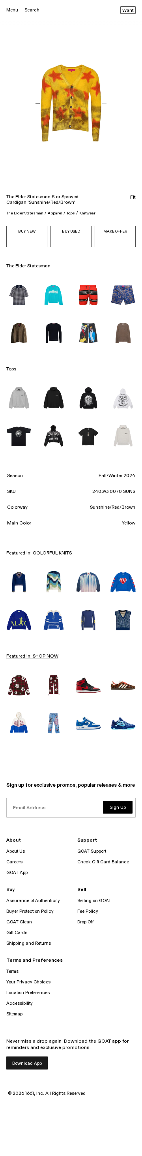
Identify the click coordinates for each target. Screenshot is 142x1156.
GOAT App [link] (17, 872)
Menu (12, 10)
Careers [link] (14, 862)
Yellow (128, 523)
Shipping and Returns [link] (28, 943)
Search (31, 10)
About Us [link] (15, 851)
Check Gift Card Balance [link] (103, 862)
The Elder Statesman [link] (28, 266)
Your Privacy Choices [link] (28, 982)
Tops (71, 213)
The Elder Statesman (24, 213)
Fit (133, 197)
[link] (19, 295)
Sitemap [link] (14, 1014)
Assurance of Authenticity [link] (33, 900)
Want (128, 10)
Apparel (55, 213)
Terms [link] (12, 971)
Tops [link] (11, 369)
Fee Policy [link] (87, 911)
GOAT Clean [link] (19, 922)
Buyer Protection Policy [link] (30, 911)
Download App (27, 1063)
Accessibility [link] (19, 1003)
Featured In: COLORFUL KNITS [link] (39, 553)
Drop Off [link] (85, 922)
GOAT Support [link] (91, 851)
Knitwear (87, 213)
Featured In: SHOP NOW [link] (32, 656)
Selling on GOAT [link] (94, 900)
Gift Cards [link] (16, 932)
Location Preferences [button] (28, 993)
